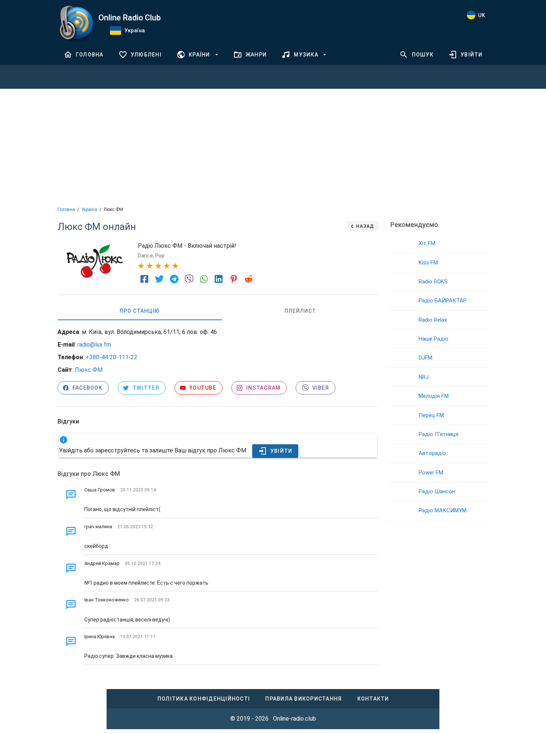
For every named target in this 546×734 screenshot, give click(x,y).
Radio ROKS (433, 281)
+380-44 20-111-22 (111, 357)
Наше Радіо (433, 338)
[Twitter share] (159, 279)
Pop (160, 256)
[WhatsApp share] (204, 279)
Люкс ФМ (89, 369)
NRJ (424, 377)
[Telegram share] (174, 279)
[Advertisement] (273, 147)
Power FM (431, 472)
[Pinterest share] (233, 279)
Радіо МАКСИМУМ (443, 510)
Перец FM (431, 415)
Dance (145, 256)
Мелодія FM (434, 396)
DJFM (425, 357)
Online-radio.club (294, 718)
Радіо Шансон (437, 491)
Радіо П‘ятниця (438, 434)
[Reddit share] (248, 279)
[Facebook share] (144, 279)
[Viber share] (189, 279)
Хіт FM (427, 243)
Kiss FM (428, 262)
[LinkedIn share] (218, 279)
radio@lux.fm (94, 344)
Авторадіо (432, 453)
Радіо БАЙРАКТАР (443, 300)
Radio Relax (433, 319)
